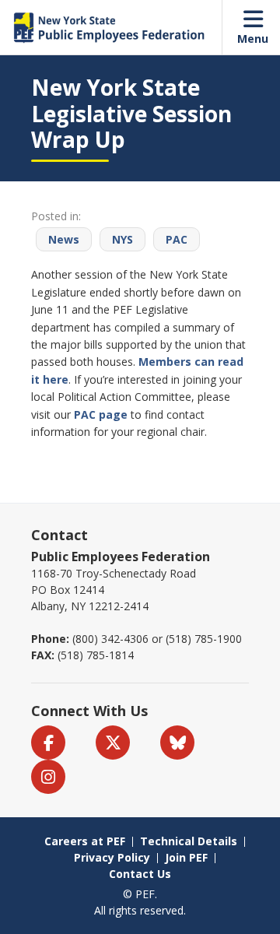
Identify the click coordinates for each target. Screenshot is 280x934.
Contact (59, 534)
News (63, 239)
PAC (176, 239)
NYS (122, 239)
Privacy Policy (112, 857)
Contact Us (140, 873)
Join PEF (186, 857)
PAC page (101, 414)
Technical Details (188, 841)
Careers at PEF (84, 841)
